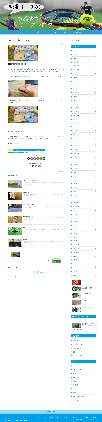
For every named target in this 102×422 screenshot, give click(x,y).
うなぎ (74, 352)
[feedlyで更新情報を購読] (36, 166)
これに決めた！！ (77, 340)
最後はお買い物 (77, 348)
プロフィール (93, 417)
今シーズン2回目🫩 (78, 355)
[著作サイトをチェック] (33, 166)
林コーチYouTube (83, 417)
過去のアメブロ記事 (53, 417)
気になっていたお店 (78, 344)
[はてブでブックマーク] (15, 64)
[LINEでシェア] (21, 64)
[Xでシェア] (9, 64)
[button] (25, 64)
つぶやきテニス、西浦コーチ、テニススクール (23, 150)
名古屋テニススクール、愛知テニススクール (19, 152)
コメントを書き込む (36, 272)
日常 (11, 150)
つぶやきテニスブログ (39, 150)
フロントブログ (73, 417)
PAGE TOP (51, 411)
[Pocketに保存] (18, 64)
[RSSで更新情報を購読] (39, 166)
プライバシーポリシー (41, 417)
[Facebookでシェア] (12, 64)
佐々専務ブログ (64, 417)
